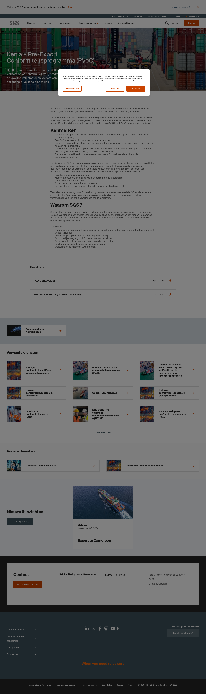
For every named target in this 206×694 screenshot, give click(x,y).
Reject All (115, 88)
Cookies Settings (72, 88)
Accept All (136, 88)
